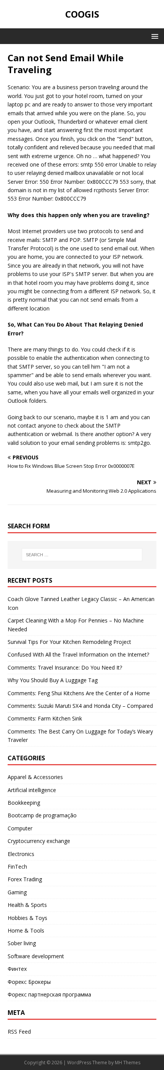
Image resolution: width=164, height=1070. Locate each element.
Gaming (17, 892)
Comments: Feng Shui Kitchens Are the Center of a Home (79, 693)
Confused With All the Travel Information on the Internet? (78, 654)
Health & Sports (27, 904)
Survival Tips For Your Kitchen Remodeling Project (69, 641)
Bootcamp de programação (42, 815)
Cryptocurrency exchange (39, 841)
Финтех (17, 968)
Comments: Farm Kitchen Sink (45, 718)
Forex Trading (25, 879)
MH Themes (127, 1062)
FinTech (17, 866)
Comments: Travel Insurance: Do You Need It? (65, 667)
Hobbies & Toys (27, 917)
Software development (36, 956)
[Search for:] (82, 554)
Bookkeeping (24, 802)
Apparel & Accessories (35, 777)
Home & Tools (26, 930)
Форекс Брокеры (29, 981)
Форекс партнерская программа (49, 994)
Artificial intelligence (32, 790)
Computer (20, 828)
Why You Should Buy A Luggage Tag (53, 680)
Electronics (21, 854)
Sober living (22, 943)
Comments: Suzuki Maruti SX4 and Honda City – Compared (80, 705)
